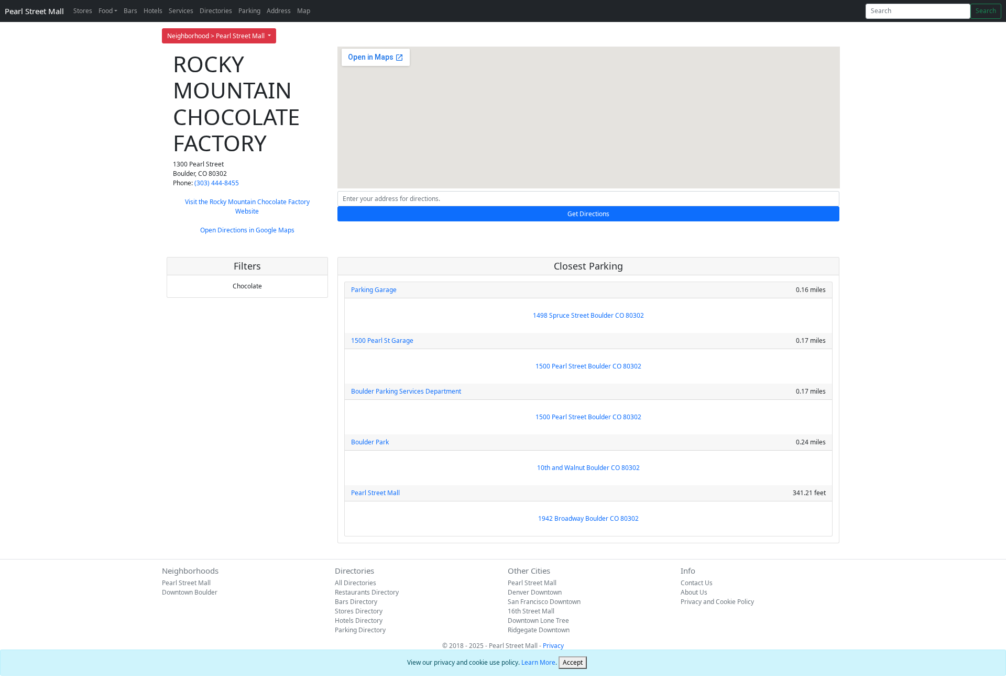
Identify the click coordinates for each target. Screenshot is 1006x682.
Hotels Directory (358, 620)
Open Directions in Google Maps (247, 230)
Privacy (553, 645)
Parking (249, 10)
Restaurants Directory (367, 592)
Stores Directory (358, 611)
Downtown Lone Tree (538, 620)
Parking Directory (360, 629)
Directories (216, 10)
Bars (130, 10)
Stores (82, 10)
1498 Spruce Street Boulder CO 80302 (588, 315)
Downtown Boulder (189, 592)
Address (279, 10)
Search (986, 10)
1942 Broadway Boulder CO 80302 (588, 518)
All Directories (355, 582)
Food (106, 10)
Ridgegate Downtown (539, 629)
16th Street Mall (531, 611)
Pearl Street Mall (34, 11)
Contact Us (697, 582)
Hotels (153, 10)
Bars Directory (356, 601)
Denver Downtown (535, 592)
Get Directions (588, 213)
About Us (694, 592)
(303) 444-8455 (216, 182)
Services (181, 10)
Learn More (538, 662)
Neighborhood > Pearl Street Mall (216, 35)
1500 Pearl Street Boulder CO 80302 (588, 366)
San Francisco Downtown (544, 601)
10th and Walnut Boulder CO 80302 (588, 467)
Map (303, 10)
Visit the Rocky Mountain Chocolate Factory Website (247, 206)
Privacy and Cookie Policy (717, 601)
